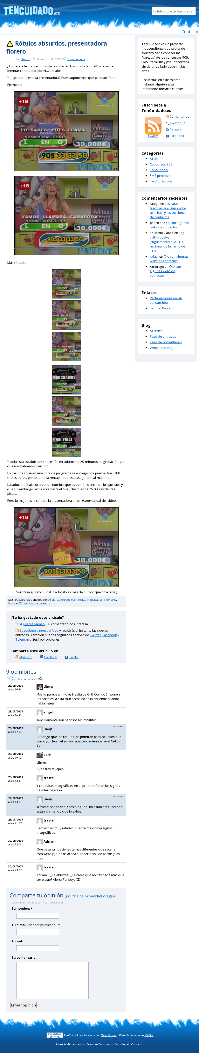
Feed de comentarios (166, 342)
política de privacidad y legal (90, 896)
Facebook (109, 635)
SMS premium (160, 175)
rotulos (28, 603)
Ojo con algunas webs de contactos (169, 224)
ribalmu (25, 59)
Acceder (156, 330)
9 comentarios (76, 59)
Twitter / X (177, 123)
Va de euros (42, 603)
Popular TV (15, 603)
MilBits (149, 1035)
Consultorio (159, 170)
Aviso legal (121, 1044)
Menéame (25, 657)
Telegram (22, 639)
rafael (154, 256)
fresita (81, 599)
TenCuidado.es (161, 181)
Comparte (19, 678)
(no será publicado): (35, 925)
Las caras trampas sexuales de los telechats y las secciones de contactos (168, 210)
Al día (51, 599)
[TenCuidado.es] (31, 8)
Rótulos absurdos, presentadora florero (56, 47)
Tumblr (74, 657)
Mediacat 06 (95, 599)
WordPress (109, 1035)
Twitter (95, 635)
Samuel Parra (160, 308)
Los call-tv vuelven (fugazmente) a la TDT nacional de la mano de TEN (167, 242)
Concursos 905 (66, 599)
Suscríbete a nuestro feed (39, 630)
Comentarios (179, 116)
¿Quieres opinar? (32, 624)
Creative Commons (99, 1044)
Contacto (190, 31)
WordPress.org (161, 347)
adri (47, 754)
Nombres (110, 599)
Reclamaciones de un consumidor (166, 300)
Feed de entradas (163, 336)
